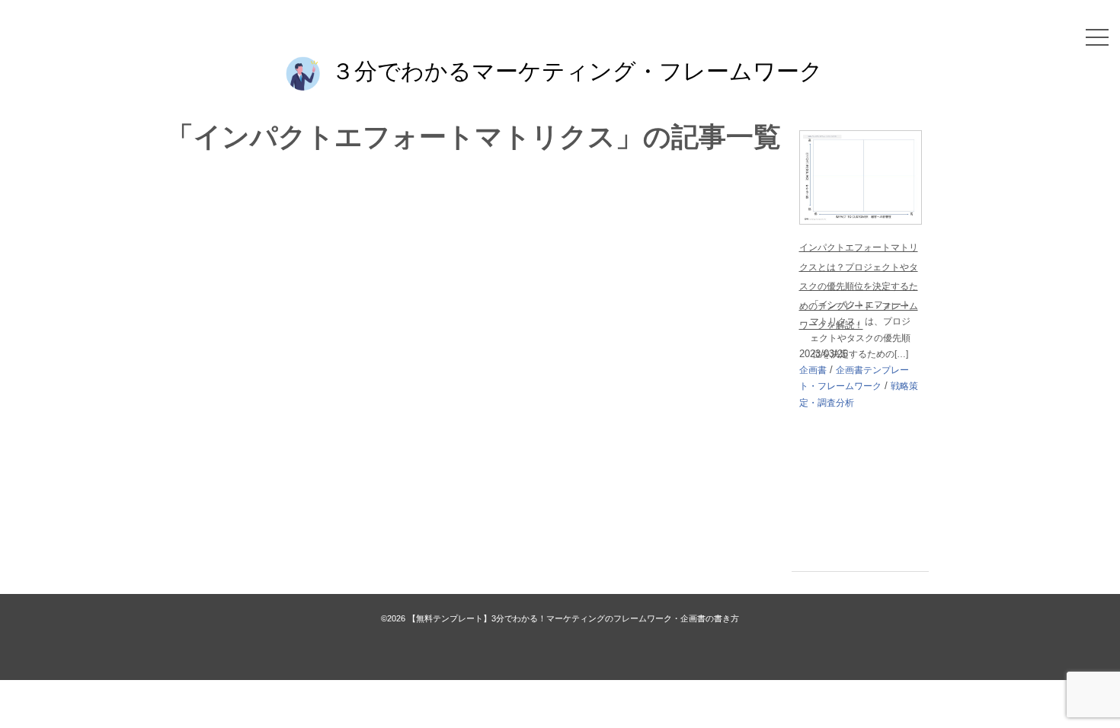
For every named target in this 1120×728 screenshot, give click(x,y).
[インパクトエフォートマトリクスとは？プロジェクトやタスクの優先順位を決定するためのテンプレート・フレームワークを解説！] (861, 141)
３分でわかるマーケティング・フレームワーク (577, 70)
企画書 (813, 370)
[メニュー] (1097, 37)
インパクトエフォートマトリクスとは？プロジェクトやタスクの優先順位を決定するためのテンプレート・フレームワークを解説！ (858, 286)
